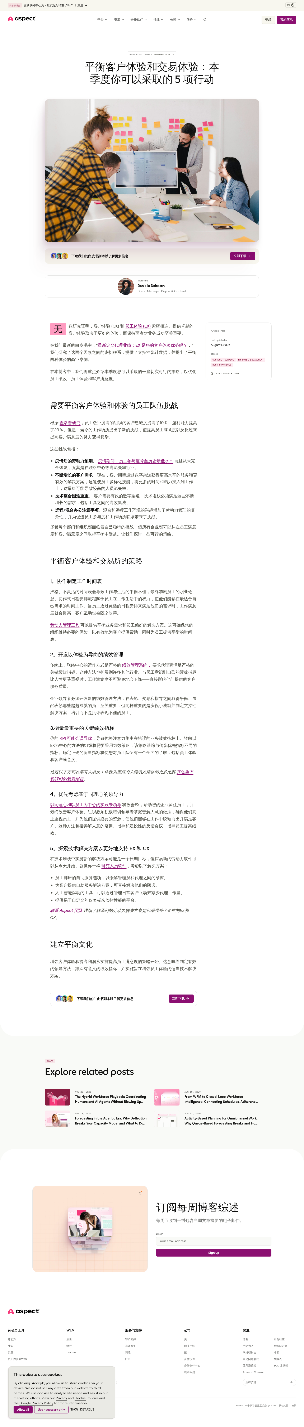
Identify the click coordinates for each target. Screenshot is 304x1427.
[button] (290, 5)
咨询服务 (130, 1346)
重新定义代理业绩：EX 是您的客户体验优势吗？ (142, 345)
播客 (276, 1352)
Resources (136, 54)
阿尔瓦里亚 (256, 1405)
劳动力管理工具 (64, 625)
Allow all (23, 1410)
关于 (187, 1339)
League (71, 1352)
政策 (294, 1405)
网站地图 (283, 1405)
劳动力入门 (249, 1346)
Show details (82, 1409)
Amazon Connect (254, 1372)
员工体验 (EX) (138, 326)
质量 (10, 1352)
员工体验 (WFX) (17, 1359)
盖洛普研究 (70, 422)
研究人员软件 (113, 865)
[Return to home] (23, 1311)
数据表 (278, 1359)
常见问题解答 (251, 1359)
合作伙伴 (189, 1359)
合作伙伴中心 (192, 1365)
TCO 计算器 (281, 1365)
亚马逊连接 (249, 1365)
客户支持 (130, 1339)
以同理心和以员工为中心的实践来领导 (85, 804)
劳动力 (12, 1339)
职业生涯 (189, 1346)
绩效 (69, 1346)
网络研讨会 (280, 1346)
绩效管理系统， (136, 665)
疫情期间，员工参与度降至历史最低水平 (135, 460)
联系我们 (189, 1372)
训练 (128, 1352)
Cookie (80, 1398)
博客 (245, 1339)
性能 (10, 1346)
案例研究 (279, 1339)
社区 (128, 1359)
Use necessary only (51, 1410)
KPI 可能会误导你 (76, 738)
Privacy (61, 1398)
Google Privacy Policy (36, 1403)
